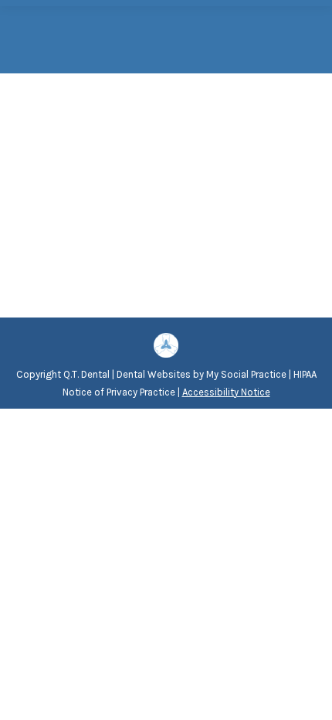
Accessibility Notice (226, 392)
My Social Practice (245, 374)
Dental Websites (154, 374)
